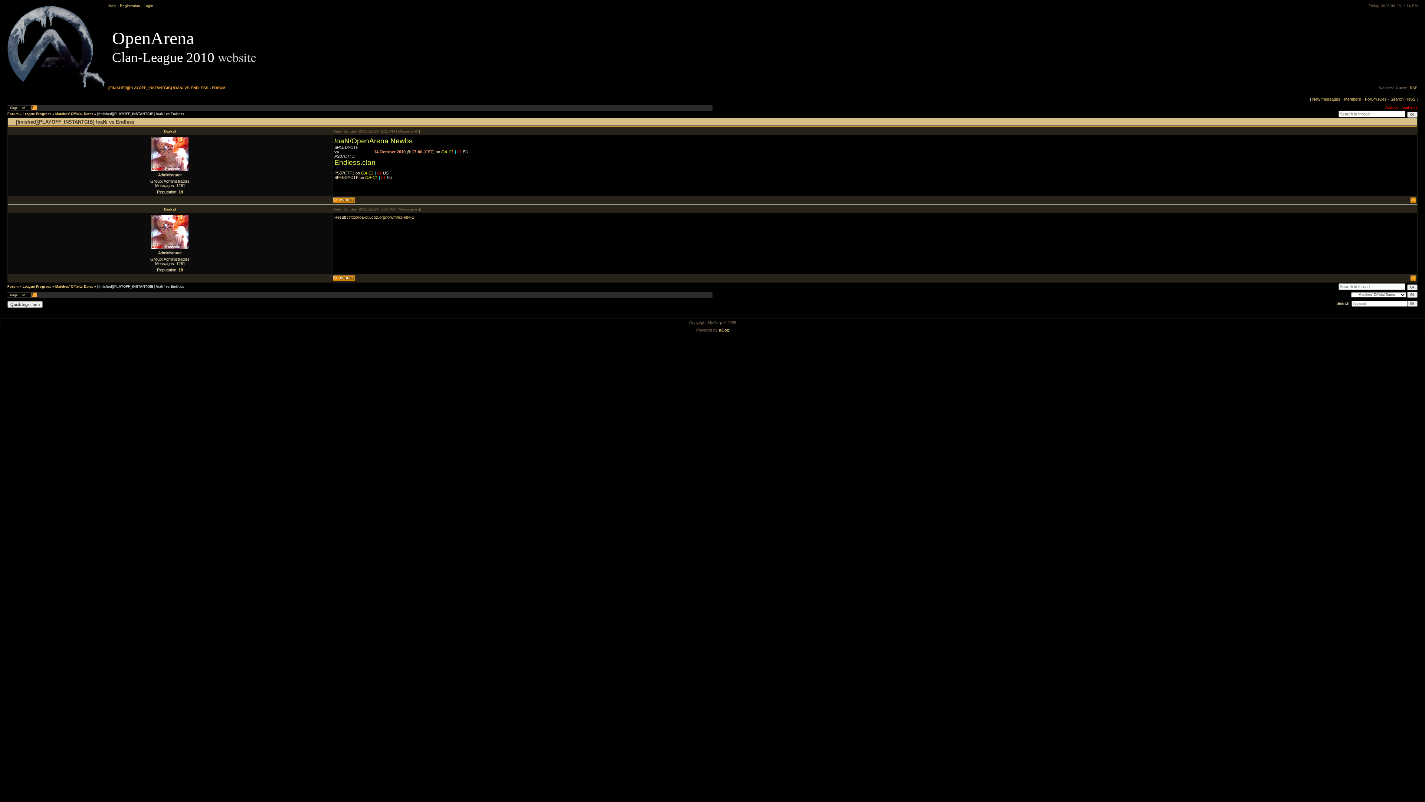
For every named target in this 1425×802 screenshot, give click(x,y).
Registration (130, 6)
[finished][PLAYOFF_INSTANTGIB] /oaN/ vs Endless (140, 114)
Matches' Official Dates (74, 114)
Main (112, 6)
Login (148, 6)
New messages (1326, 99)
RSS (1414, 88)
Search (1396, 99)
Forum (13, 114)
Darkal (170, 131)
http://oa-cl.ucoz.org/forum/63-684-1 (381, 217)
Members (1352, 99)
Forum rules (1376, 99)
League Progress (37, 114)
